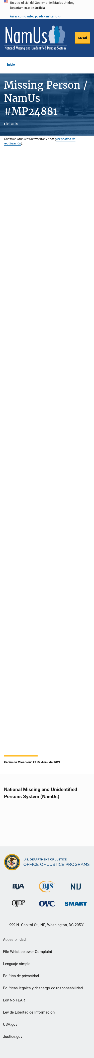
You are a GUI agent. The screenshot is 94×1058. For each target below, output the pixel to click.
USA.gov (10, 1024)
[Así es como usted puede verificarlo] (47, 9)
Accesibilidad (14, 939)
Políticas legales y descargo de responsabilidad (43, 988)
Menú (82, 38)
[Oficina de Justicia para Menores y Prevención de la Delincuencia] (18, 904)
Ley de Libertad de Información (29, 1012)
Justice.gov (12, 1036)
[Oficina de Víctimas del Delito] (47, 903)
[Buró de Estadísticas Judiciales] (47, 890)
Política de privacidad (21, 976)
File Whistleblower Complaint (27, 951)
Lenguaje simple (16, 964)
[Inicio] (35, 38)
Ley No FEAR (14, 1000)
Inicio (11, 64)
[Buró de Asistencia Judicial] (18, 884)
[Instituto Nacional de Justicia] (76, 884)
